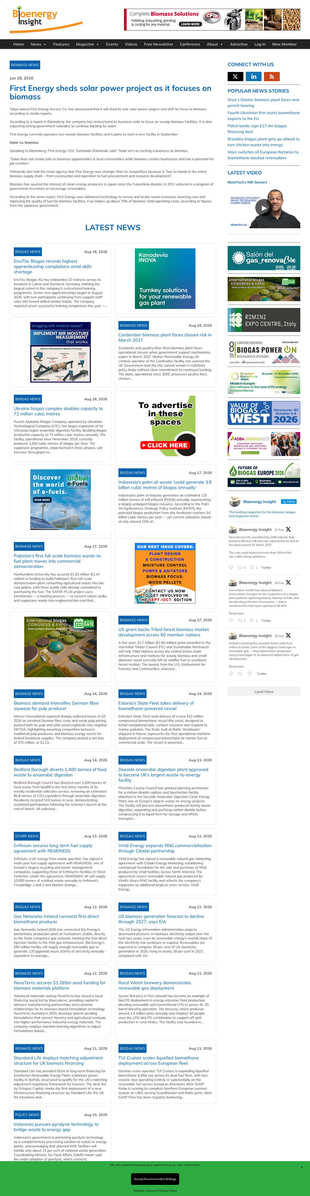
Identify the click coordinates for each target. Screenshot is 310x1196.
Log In (260, 44)
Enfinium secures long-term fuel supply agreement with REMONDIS (53, 848)
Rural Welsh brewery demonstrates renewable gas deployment (154, 985)
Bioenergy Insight (255, 529)
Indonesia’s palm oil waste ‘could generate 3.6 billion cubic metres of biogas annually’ (165, 484)
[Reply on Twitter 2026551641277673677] (232, 673)
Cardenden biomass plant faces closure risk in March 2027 (165, 337)
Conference (190, 44)
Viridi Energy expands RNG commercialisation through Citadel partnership (165, 848)
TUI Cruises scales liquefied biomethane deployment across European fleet (158, 1060)
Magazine (85, 44)
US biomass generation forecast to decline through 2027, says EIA (161, 918)
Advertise (239, 44)
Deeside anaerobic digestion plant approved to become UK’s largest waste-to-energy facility (163, 775)
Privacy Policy (167, 1190)
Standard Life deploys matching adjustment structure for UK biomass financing (58, 1060)
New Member (284, 44)
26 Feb (279, 583)
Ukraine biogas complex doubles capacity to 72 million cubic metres (58, 411)
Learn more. (192, 1165)
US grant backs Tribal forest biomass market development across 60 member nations (163, 632)
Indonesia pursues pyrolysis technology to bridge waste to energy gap (56, 1126)
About (212, 44)
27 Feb (279, 530)
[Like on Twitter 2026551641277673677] (251, 673)
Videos (131, 44)
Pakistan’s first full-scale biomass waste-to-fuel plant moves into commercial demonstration (58, 561)
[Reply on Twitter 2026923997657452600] (232, 620)
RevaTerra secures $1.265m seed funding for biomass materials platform (60, 985)
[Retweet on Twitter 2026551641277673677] (241, 673)
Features (61, 44)
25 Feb (279, 636)
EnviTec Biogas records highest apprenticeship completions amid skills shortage (53, 266)
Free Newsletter (158, 44)
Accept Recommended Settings (155, 1179)
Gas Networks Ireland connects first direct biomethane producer (56, 918)
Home (18, 44)
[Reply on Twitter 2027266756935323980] (232, 567)
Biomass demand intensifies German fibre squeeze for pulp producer (56, 705)
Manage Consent (144, 1190)
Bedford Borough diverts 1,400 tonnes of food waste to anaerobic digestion (60, 772)
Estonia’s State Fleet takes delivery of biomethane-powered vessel (156, 705)
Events (112, 44)
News (36, 44)
